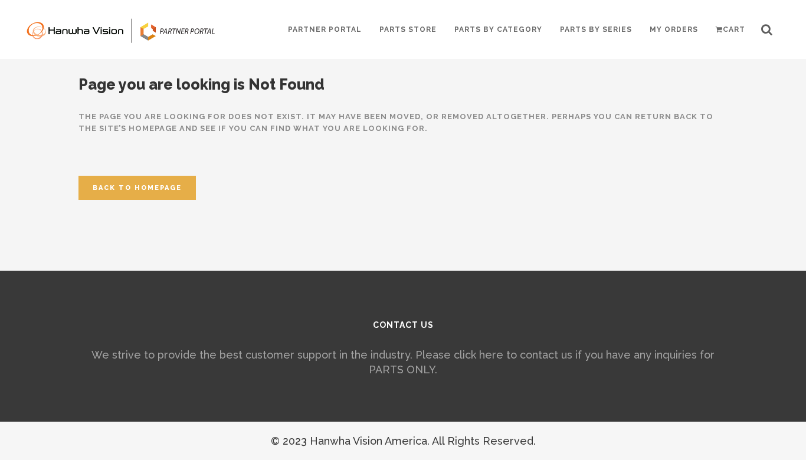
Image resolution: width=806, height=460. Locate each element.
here (491, 355)
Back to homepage (137, 188)
